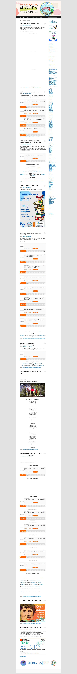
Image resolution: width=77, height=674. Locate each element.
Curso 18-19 (50, 150)
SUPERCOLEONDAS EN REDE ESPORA (31, 627)
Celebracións (51, 146)
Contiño (50, 149)
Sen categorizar (51, 203)
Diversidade (50, 168)
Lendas (50, 181)
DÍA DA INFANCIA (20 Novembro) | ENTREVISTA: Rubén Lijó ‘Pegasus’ (53, 81)
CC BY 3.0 (38, 167)
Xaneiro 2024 (51, 110)
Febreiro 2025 (51, 101)
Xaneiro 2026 (51, 93)
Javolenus (22, 580)
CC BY (27, 592)
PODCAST (24, 17)
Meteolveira (50, 185)
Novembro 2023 (51, 111)
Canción (24, 449)
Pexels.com (40, 335)
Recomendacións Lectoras (52, 198)
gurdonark (22, 584)
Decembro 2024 (51, 103)
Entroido (50, 171)
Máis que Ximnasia (51, 60)
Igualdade (50, 179)
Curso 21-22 (27, 87)
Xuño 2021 (50, 128)
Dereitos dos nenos (51, 158)
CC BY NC (37, 580)
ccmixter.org (35, 171)
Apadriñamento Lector (52, 144)
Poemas (30, 596)
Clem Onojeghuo (22, 335)
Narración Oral (33, 338)
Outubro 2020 (51, 133)
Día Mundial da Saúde (52, 165)
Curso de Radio (51, 61)
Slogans (34, 228)
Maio (49, 183)
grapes (26, 167)
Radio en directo (51, 195)
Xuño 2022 (50, 119)
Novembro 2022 (51, 117)
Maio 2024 (50, 106)
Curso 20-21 (50, 152)
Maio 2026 (50, 90)
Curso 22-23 (50, 154)
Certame (24, 228)
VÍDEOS (28, 17)
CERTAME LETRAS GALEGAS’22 (29, 186)
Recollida (50, 197)
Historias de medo (51, 178)
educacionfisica (29, 25)
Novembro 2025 (51, 95)
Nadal (50, 186)
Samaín (50, 200)
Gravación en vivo (28, 338)
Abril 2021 (50, 130)
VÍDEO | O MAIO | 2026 (52, 71)
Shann (22, 365)
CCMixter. (35, 363)
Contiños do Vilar (51, 58)
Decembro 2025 (51, 94)
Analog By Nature (25, 178)
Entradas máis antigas (23, 656)
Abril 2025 (50, 99)
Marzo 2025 (50, 100)
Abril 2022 (50, 121)
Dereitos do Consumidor (29, 367)
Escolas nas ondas (51, 45)
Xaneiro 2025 (51, 102)
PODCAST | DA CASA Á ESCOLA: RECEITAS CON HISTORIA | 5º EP (53, 67)
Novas (27, 623)
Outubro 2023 (51, 112)
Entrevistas (50, 170)
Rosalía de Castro (33, 596)
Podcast (33, 136)
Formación (27, 136)
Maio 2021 (50, 129)
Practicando (50, 193)
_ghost (24, 171)
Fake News (50, 172)
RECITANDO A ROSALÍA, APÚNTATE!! (30, 600)
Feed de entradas (51, 214)
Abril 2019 (50, 140)
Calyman (26, 331)
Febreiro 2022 (51, 123)
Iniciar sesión (51, 213)
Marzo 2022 (50, 122)
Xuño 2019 (50, 139)
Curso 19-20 (50, 151)
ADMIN (41, 17)
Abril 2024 (50, 107)
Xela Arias (50, 209)
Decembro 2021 (51, 125)
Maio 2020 (50, 134)
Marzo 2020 (50, 136)
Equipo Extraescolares (52, 59)
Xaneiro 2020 (51, 137)
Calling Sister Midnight (26, 363)
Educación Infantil (51, 169)
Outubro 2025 (51, 96)
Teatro (50, 205)
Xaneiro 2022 (51, 124)
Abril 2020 (50, 135)
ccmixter (32, 167)
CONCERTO (24, 87)
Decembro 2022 (51, 116)
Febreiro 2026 (51, 92)
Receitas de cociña (51, 196)
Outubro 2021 (51, 127)
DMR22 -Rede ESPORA (25, 652)
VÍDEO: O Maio (53, 83)
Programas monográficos (52, 194)
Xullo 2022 (50, 118)
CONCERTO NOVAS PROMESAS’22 (29, 23)
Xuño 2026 (50, 89)
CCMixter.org (34, 331)
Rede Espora (51, 46)
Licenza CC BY (38, 331)
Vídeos (34, 87)
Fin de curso (31, 87)
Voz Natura (50, 57)
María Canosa (51, 184)
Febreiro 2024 (51, 109)
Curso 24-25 (50, 156)
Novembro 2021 (51, 126)
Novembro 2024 (51, 104)
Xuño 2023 (50, 113)
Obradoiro (30, 136)
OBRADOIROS (33, 17)
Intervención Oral (51, 180)
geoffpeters (21, 174)
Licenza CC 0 (42, 365)
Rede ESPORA (21, 652)
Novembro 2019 (51, 138)
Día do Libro (50, 161)
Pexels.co (37, 365)
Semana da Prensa (51, 201)
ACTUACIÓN (50, 143)
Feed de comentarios (52, 215)
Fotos (50, 176)
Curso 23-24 (50, 155)
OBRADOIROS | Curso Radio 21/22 (29, 92)
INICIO (21, 17)
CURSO (37, 17)
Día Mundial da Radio (29, 653)
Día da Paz (50, 160)
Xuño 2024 (50, 105)
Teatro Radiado (51, 206)
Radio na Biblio (51, 44)
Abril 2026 (50, 91)
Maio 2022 (50, 120)
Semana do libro (40, 338)
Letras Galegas (31, 228)
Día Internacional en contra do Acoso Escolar (32, 180)
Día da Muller (30, 449)
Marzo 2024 (50, 108)
